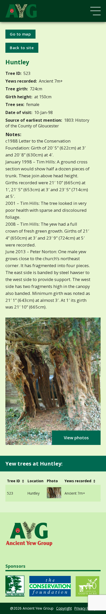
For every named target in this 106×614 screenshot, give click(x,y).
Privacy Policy (85, 608)
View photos (76, 438)
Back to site (22, 47)
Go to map (20, 34)
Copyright (64, 608)
